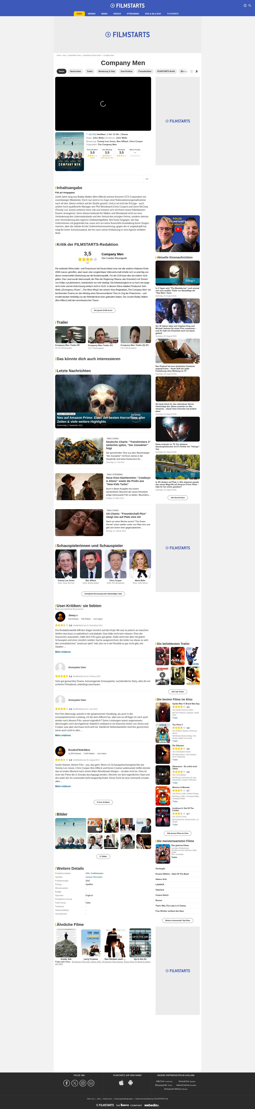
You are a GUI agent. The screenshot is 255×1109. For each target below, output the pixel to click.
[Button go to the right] (196, 71)
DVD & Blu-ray (153, 14)
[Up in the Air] (140, 942)
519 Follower (73, 619)
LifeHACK (160, 884)
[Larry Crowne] (91, 942)
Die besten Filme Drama (112, 962)
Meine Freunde (135, 149)
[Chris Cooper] (115, 563)
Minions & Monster (181, 787)
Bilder (62, 814)
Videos (117, 14)
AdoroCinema (183, 1085)
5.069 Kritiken (89, 754)
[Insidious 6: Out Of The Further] (163, 817)
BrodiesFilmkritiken (79, 750)
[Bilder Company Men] (70, 833)
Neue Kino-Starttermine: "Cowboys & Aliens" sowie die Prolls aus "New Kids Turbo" (128, 481)
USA (88, 873)
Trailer (62, 322)
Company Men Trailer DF (67, 345)
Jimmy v (73, 615)
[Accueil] (127, 5)
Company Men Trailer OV (100, 345)
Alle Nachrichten (178, 498)
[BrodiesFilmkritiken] (60, 751)
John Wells (98, 138)
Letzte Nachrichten (74, 371)
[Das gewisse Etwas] (163, 854)
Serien (91, 14)
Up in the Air (140, 959)
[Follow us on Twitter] (75, 1083)
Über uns (90, 1099)
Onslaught (160, 869)
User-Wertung (107, 149)
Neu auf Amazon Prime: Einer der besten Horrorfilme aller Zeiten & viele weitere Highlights (101, 419)
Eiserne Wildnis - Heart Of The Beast (172, 874)
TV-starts (172, 14)
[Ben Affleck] (91, 563)
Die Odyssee (178, 745)
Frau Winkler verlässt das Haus (170, 911)
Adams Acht (161, 879)
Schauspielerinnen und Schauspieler (90, 545)
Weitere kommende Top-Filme (177, 921)
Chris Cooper (136, 141)
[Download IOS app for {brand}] (123, 1082)
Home (59, 55)
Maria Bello (140, 580)
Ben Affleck (122, 141)
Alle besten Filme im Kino (177, 833)
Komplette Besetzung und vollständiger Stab (103, 594)
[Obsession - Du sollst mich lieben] (163, 775)
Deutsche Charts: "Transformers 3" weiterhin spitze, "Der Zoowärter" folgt (128, 445)
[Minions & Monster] (163, 796)
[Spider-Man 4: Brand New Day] (163, 712)
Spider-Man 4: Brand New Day (186, 704)
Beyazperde (161, 1085)
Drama (125, 134)
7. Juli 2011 (91, 134)
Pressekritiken (92, 149)
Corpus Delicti (162, 895)
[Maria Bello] (140, 563)
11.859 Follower (75, 754)
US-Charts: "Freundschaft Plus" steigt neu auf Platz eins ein (126, 515)
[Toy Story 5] (163, 733)
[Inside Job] (66, 942)
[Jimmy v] (60, 617)
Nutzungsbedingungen (124, 1099)
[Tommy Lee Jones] (66, 563)
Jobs (99, 1099)
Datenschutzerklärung (144, 1099)
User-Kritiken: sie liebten (79, 606)
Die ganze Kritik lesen (103, 310)
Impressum (107, 1099)
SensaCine (183, 1081)
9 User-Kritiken (103, 802)
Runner (159, 900)
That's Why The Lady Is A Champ (171, 906)
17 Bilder (103, 856)
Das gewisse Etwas (180, 845)
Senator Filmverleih (94, 877)
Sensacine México (173, 1089)
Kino (79, 14)
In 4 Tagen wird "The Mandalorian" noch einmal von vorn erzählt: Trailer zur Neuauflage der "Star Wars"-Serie (177, 290)
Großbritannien (97, 873)
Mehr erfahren (63, 652)
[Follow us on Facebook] (67, 1083)
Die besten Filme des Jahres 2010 (86, 962)
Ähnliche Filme (70, 924)
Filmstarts (121, 149)
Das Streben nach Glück (117, 959)
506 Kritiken (86, 619)
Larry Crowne (91, 959)
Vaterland (160, 890)
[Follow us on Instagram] (83, 1083)
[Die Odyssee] (163, 754)
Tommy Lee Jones (106, 141)
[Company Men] (69, 151)
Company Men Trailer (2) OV (135, 345)
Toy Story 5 (177, 725)
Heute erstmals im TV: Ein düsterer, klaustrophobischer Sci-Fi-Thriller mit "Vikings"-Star (178, 446)
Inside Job (66, 959)
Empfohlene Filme (74, 55)
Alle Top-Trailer (177, 692)
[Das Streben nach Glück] (115, 942)
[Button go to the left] (191, 71)
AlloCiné (160, 1081)
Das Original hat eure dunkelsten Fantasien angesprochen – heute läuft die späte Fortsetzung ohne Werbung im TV (175, 368)
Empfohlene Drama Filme (92, 55)
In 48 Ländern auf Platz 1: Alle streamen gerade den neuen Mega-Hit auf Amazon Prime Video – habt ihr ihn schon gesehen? (177, 484)
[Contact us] (91, 1083)
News (104, 14)
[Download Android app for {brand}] (132, 1082)
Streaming (133, 14)
